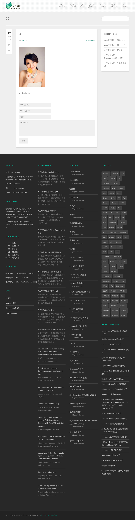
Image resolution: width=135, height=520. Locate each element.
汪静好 (72, 189)
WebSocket (117, 276)
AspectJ (115, 173)
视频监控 (115, 310)
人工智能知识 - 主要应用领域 (49, 252)
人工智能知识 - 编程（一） (115, 45)
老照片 (72, 343)
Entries (11, 303)
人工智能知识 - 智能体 (113, 50)
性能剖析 (106, 300)
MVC (104, 237)
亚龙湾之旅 (74, 240)
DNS (104, 193)
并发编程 (115, 296)
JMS (117, 212)
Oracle (113, 247)
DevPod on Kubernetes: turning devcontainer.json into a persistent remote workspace (51, 352)
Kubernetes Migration (47, 472)
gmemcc (17, 184)
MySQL (111, 237)
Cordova (115, 183)
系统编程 (122, 305)
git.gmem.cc (18, 188)
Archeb (104, 394)
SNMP (105, 261)
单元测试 (113, 291)
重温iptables (116, 394)
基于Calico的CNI (76, 441)
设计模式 (124, 310)
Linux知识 (112, 222)
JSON (124, 212)
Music (114, 6)
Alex (22, 41)
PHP (104, 252)
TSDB (113, 266)
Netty (125, 237)
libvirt (104, 222)
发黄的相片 (74, 360)
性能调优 (115, 300)
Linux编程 (122, 222)
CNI (119, 178)
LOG (104, 227)
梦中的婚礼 (25, 93)
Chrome (112, 178)
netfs (119, 237)
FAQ (124, 198)
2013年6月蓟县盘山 (77, 275)
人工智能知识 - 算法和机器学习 (50, 272)
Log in (8, 298)
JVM (104, 217)
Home (62, 6)
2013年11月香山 (76, 257)
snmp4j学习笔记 (117, 339)
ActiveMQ (106, 173)
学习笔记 (122, 291)
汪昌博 (72, 249)
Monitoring (113, 232)
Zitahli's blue (74, 172)
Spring (112, 261)
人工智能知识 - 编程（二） (115, 40)
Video (103, 6)
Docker (111, 193)
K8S (110, 217)
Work (73, 6)
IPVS (119, 208)
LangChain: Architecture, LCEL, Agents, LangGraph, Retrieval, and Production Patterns (51, 456)
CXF (113, 188)
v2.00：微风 (11, 243)
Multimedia (123, 232)
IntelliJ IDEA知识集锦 (78, 378)
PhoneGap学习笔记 (77, 403)
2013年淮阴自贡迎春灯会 (79, 292)
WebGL (105, 271)
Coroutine (106, 188)
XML (123, 281)
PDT (120, 247)
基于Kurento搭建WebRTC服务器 (83, 395)
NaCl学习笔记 (75, 412)
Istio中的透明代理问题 (116, 366)
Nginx (105, 242)
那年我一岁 (74, 197)
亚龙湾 (105, 291)
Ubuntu (120, 266)
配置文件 (115, 315)
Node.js (118, 242)
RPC (117, 252)
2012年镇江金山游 (77, 300)
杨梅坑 (72, 232)
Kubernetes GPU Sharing (48, 404)
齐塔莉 (123, 315)
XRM (111, 286)
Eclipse (105, 198)
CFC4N (105, 460)
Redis (111, 252)
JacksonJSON (107, 212)
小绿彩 (72, 214)
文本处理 (124, 300)
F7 (119, 198)
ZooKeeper (120, 286)
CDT (122, 173)
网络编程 (106, 310)
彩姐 (122, 296)
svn (125, 261)
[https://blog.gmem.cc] (14, 6)
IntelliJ (105, 208)
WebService (107, 276)
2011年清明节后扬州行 (78, 318)
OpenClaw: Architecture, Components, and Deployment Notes (50, 371)
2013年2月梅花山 (76, 283)
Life (82, 6)
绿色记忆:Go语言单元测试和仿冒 (115, 429)
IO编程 (112, 208)
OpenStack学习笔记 (117, 384)
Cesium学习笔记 (76, 369)
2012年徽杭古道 (76, 309)
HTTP (122, 203)
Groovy (105, 203)
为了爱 (72, 206)
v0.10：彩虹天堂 (12, 255)
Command (106, 183)
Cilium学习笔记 (115, 344)
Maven (111, 227)
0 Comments (90, 41)
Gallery (92, 6)
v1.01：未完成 (12, 252)
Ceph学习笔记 (75, 432)
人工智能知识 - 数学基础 (48, 291)
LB (123, 217)
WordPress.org (12, 313)
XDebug (115, 281)
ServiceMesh (117, 256)
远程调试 (106, 315)
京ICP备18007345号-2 (49, 515)
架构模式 (113, 305)
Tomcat (105, 266)
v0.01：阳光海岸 (12, 258)
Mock (104, 232)
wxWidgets (106, 281)
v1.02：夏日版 (12, 249)
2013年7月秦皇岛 (76, 266)
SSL (119, 261)
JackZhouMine (108, 350)
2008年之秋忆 (75, 335)
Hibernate (114, 203)
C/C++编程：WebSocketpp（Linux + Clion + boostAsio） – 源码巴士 (115, 402)
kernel (117, 217)
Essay (124, 6)
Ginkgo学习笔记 (117, 379)
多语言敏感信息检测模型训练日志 (51, 329)
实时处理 (106, 296)
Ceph (104, 178)
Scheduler (106, 256)
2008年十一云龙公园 (78, 326)
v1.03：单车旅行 (12, 246)
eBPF (119, 193)
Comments (12, 308)
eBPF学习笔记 (115, 413)
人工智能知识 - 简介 (46, 310)
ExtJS (113, 198)
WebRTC (114, 271)
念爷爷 (113, 466)
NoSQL (105, 247)
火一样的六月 (75, 352)
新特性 (105, 305)
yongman (105, 471)
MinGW (119, 227)
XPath (105, 286)
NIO (111, 242)
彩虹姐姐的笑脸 (75, 223)
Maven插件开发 (114, 445)
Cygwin (121, 188)
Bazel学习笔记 (75, 386)
